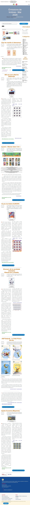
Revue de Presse (26, 54)
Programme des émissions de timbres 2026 (24, 68)
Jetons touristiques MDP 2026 (5, 497)
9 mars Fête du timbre (18, 499)
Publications (25, 53)
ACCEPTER (5, 503)
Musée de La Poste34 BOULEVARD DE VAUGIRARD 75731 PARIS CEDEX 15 (13, 2)
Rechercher (23, 23)
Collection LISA (25, 42)
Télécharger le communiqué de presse (8, 265)
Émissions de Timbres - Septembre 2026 (24, 81)
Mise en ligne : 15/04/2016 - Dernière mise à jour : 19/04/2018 (21, 496)
